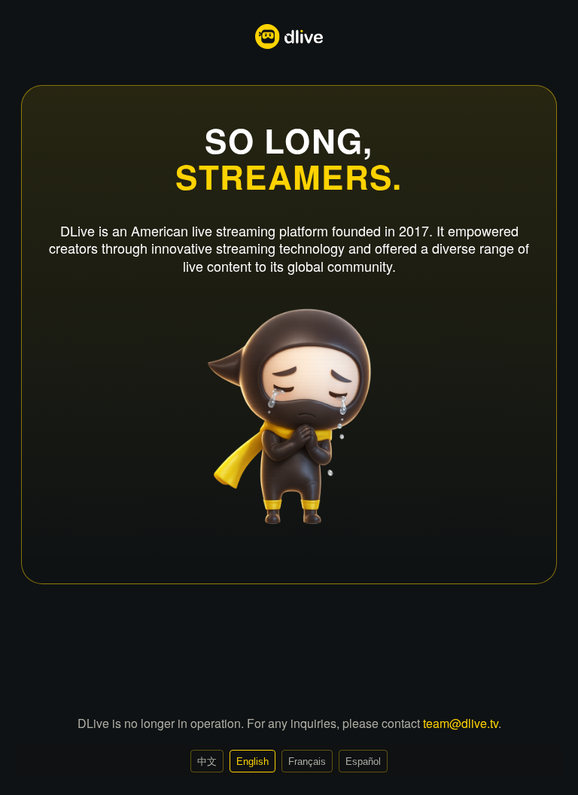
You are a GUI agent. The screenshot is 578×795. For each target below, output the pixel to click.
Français (307, 761)
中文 (207, 761)
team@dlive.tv (460, 723)
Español (363, 761)
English (252, 761)
